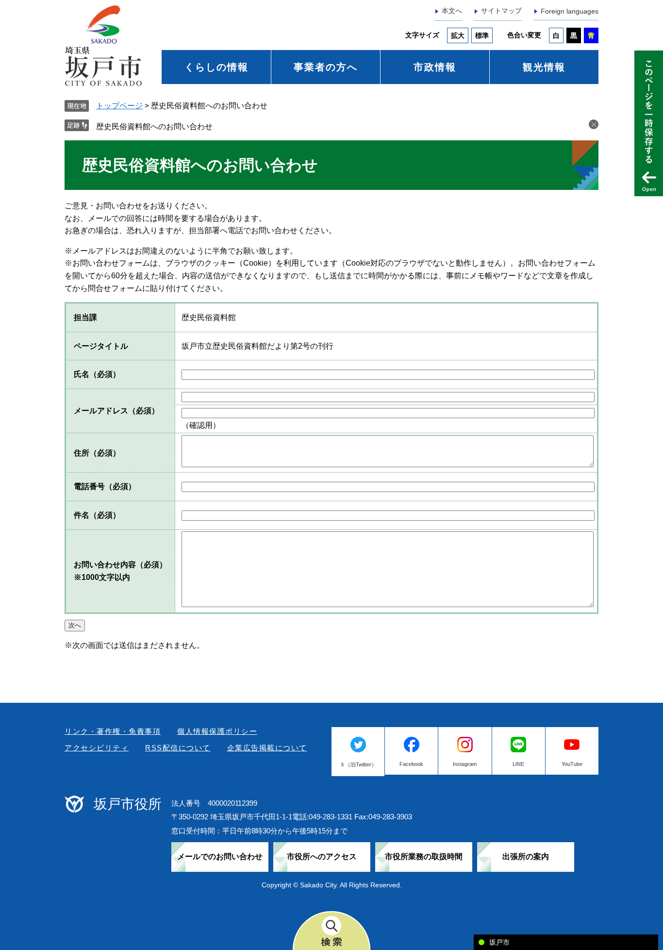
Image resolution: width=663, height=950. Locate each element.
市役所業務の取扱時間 (424, 856)
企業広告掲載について (267, 748)
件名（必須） (97, 515)
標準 (482, 35)
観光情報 (544, 67)
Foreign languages (569, 11)
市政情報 (435, 67)
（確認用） (201, 425)
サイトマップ (501, 11)
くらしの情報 (216, 67)
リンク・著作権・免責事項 (113, 731)
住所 (97, 453)
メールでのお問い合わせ (220, 856)
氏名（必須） (97, 374)
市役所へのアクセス (322, 856)
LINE (518, 764)
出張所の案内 (525, 856)
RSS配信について (178, 748)
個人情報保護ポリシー (217, 731)
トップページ (119, 106)
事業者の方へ (326, 67)
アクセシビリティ (97, 748)
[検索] (331, 930)
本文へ (452, 11)
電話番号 (105, 486)
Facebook (411, 764)
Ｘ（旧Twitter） (358, 764)
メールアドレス (116, 411)
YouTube (572, 764)
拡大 (457, 35)
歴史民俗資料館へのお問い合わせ (154, 126)
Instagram (465, 764)
